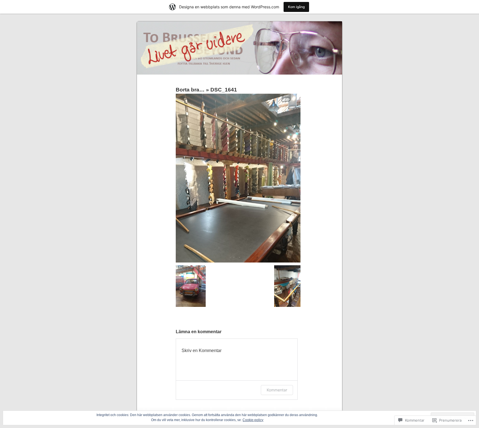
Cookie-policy (253, 420)
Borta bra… (190, 90)
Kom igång (296, 7)
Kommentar (277, 390)
